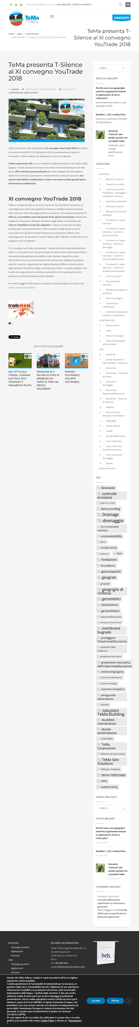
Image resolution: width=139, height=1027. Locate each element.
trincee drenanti (107, 468)
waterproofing (109, 786)
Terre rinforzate (114, 441)
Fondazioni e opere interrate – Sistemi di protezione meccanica (114, 268)
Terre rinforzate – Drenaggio (113, 456)
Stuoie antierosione (116, 436)
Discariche (111, 367)
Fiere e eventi (31, 93)
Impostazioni (75, 1020)
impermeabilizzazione (110, 616)
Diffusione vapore (115, 206)
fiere (119, 553)
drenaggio (113, 520)
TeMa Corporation (106, 746)
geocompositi (111, 571)
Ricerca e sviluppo (115, 335)
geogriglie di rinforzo (110, 591)
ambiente (111, 354)
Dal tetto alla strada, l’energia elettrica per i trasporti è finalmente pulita (20, 378)
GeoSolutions (109, 605)
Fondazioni (109, 559)
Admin (15, 89)
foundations (108, 565)
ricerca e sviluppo (108, 683)
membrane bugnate (108, 630)
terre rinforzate (113, 775)
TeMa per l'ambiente (110, 769)
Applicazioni (17, 951)
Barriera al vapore (115, 179)
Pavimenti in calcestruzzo (110, 305)
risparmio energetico (112, 689)
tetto (104, 781)
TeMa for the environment (112, 753)
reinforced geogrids (112, 671)
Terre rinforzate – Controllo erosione (113, 448)
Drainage (110, 514)
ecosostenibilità (111, 536)
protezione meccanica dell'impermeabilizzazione (114, 664)
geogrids (109, 577)
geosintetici (111, 598)
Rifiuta (115, 1000)
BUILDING (104, 174)
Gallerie (109, 407)
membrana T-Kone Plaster (110, 622)
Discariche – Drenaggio (110, 383)
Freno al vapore (114, 276)
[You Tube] (16, 4)
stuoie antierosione (107, 731)
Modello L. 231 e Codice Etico (111, 114)
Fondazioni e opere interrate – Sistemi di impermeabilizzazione (114, 256)
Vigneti (109, 463)
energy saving (108, 547)
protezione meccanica (110, 656)
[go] (123, 68)
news (108, 330)
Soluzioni (104, 704)
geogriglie (105, 583)
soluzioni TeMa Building (110, 712)
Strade (109, 430)
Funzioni (15, 955)
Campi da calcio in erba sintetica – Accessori (115, 361)
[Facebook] (11, 4)
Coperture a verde (115, 184)
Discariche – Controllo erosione (115, 375)
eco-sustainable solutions (108, 528)
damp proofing (110, 509)
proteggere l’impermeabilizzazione (112, 639)
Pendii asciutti (113, 425)
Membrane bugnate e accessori (115, 291)
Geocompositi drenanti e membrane (114, 414)
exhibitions (104, 554)
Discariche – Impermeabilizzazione (114, 392)
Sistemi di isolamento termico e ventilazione (115, 313)
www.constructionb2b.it (21, 287)
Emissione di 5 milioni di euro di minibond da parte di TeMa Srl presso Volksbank (48, 380)
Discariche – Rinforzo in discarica (115, 400)
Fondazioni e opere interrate (114, 221)
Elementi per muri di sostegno (114, 213)
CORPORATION (15, 93)
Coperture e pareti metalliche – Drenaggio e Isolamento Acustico (115, 193)
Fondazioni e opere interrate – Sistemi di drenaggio (114, 244)
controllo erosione (107, 495)
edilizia (103, 542)
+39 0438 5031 (63, 4)
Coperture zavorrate (116, 201)
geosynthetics (110, 611)
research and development (111, 677)
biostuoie (108, 488)
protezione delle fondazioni (106, 649)
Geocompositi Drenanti (111, 283)
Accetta (96, 1000)
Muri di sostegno (114, 298)
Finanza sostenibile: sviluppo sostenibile (72, 376)
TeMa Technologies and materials (114, 342)
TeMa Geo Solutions (108, 761)
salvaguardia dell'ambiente (106, 697)
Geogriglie (111, 420)
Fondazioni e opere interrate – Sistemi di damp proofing (114, 232)
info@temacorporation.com (71, 966)
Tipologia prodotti (20, 947)
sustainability (106, 738)
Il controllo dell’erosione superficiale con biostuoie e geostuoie (112, 913)
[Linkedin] (21, 4)
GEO (101, 349)
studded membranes (106, 722)
